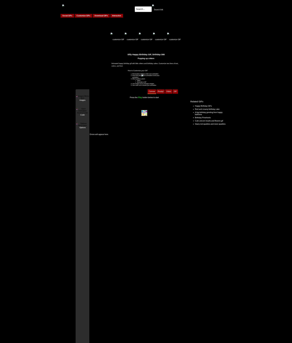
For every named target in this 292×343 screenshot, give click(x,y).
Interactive (116, 16)
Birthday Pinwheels (203, 118)
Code (82, 115)
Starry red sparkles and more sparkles (210, 124)
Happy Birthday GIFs (203, 106)
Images (82, 100)
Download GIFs (101, 16)
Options (82, 128)
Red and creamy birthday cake (207, 109)
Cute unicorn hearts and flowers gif (209, 121)
